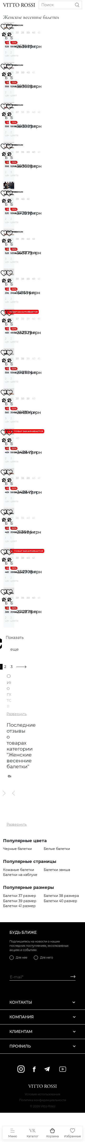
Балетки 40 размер (60, 901)
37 (17, 32)
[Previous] (14, 793)
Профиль (20, 1046)
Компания (21, 1017)
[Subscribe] (71, 977)
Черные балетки (17, 849)
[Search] (77, 5)
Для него (46, 957)
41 (39, 32)
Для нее (21, 957)
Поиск (47, 5)
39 (28, 32)
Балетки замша (57, 870)
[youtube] (63, 1069)
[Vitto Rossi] (19, 5)
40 (33, 32)
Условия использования (42, 1094)
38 (22, 32)
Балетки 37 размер (19, 896)
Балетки (6, 38)
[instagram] (21, 1069)
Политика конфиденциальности (42, 1100)
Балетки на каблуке (20, 875)
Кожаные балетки (18, 870)
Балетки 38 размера (61, 896)
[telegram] (47, 1069)
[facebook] (34, 1069)
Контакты (20, 1002)
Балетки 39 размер (19, 901)
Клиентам (20, 1031)
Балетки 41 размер (19, 906)
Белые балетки (57, 849)
